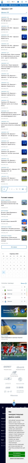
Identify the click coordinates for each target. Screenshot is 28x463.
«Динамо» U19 (5, 17)
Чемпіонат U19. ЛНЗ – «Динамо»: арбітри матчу (10, 28)
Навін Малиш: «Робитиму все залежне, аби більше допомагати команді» (10, 239)
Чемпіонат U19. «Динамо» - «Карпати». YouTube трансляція (10, 152)
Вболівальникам (5, 445)
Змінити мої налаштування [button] (17, 458)
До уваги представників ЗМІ (9, 221)
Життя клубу (4, 210)
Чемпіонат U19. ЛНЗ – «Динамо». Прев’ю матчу (10, 37)
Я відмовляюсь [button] (17, 455)
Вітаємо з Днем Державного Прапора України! (9, 213)
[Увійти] (22, 2)
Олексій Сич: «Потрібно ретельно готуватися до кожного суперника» (11, 229)
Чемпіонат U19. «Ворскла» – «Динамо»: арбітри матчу (9, 94)
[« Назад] (5, 189)
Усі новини (4, 421)
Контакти (3, 443)
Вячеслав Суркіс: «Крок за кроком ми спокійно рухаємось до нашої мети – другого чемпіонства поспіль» (10, 56)
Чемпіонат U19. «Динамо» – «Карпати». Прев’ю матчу (8, 143)
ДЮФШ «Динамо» (6, 200)
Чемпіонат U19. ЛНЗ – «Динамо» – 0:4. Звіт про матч (10, 19)
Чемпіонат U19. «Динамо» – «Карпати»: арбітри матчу (8, 161)
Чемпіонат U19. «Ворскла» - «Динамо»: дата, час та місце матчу (9, 103)
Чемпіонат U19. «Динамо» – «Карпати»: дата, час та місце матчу (9, 179)
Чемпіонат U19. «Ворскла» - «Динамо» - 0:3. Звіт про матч (9, 76)
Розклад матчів (5, 433)
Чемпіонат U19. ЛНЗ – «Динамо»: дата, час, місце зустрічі (10, 46)
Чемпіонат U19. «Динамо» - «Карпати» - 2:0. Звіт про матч (9, 134)
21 (26, 189)
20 (23, 189)
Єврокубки (4, 424)
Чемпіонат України (6, 226)
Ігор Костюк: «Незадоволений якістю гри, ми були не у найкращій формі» (11, 125)
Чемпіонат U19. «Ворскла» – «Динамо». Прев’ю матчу (9, 85)
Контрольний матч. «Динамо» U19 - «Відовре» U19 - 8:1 (10, 170)
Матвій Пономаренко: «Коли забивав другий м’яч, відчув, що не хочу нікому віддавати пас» (10, 114)
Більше (23, 283)
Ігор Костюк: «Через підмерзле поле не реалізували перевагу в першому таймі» (10, 66)
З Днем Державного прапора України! (11, 337)
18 (16, 189)
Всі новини (14, 247)
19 (19, 189)
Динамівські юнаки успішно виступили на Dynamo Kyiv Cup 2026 (9, 203)
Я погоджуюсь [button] (17, 453)
